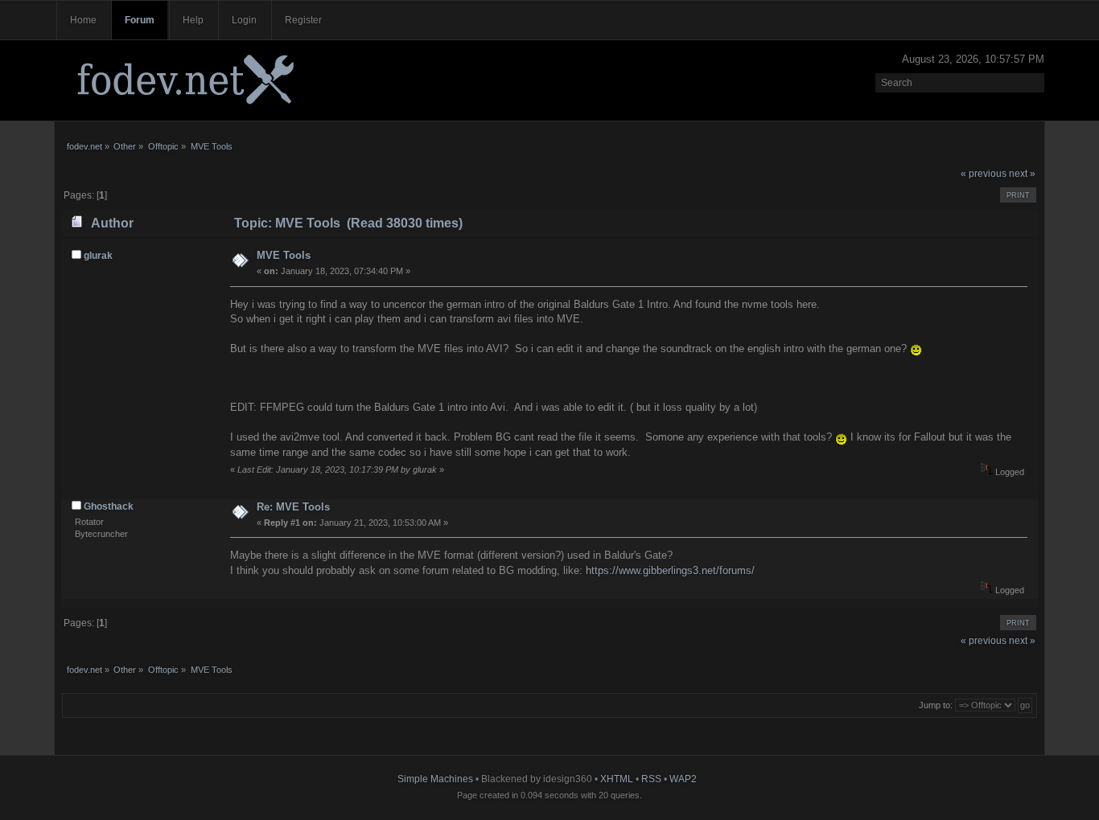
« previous (983, 173)
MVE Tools (284, 255)
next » (1022, 173)
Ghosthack (109, 506)
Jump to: (936, 705)
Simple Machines (435, 779)
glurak (98, 255)
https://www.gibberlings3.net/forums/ (670, 570)
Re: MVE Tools (293, 507)
